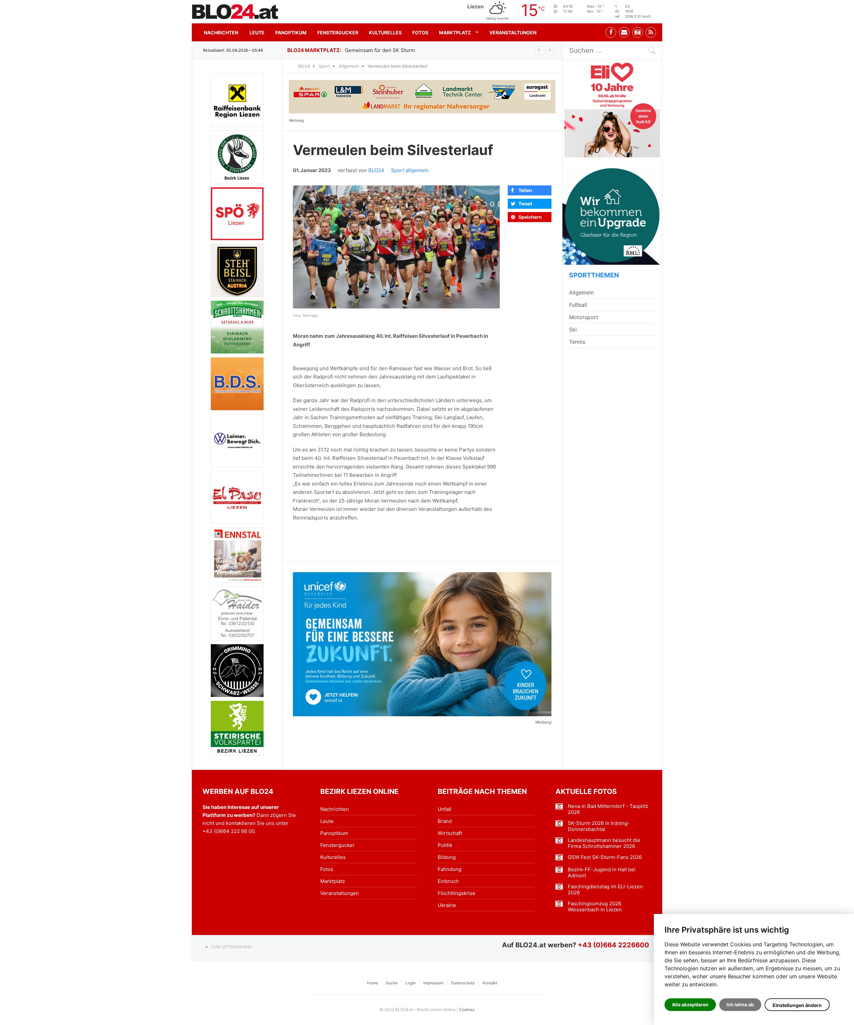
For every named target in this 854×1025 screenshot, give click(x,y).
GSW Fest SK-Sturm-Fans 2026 (605, 857)
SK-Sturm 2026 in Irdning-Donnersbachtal (599, 826)
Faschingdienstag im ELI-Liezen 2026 (605, 890)
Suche (392, 982)
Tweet (525, 203)
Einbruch (448, 881)
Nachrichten (221, 32)
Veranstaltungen (512, 32)
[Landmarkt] (422, 96)
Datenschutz (463, 982)
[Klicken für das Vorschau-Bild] (396, 246)
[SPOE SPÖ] (237, 213)
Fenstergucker (337, 32)
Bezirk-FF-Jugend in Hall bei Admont (601, 873)
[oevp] (237, 728)
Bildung (447, 857)
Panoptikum (291, 32)
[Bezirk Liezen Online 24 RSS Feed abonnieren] (651, 32)
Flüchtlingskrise (456, 893)
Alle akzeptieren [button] (690, 1004)
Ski (573, 329)
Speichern (530, 217)
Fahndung (449, 869)
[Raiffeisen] (237, 100)
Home (372, 982)
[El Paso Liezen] (237, 497)
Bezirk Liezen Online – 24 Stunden (235, 12)
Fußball (578, 304)
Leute (257, 32)
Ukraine (447, 905)
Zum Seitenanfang (231, 946)
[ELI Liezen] (612, 109)
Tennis (577, 341)
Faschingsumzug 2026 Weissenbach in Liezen (595, 907)
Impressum (433, 982)
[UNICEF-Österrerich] (422, 644)
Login (410, 982)
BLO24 (376, 170)
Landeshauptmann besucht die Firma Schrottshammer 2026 (604, 843)
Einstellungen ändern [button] (797, 1005)
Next (550, 50)
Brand (445, 821)
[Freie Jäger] (237, 157)
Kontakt (490, 982)
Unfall (444, 809)
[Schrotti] (237, 327)
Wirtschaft (450, 833)
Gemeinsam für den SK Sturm (380, 50)
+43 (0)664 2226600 (613, 945)
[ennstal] (237, 554)
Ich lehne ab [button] (740, 1004)
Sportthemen (594, 275)
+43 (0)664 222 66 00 (228, 831)
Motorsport (583, 317)
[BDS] (237, 383)
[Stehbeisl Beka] (237, 270)
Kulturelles (385, 32)
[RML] (612, 215)
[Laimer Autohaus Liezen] (237, 440)
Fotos (420, 32)
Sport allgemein (410, 170)
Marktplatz (455, 32)
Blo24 (304, 66)
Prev (539, 50)
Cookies (466, 1009)
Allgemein (349, 66)
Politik (445, 845)
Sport (324, 66)
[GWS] (237, 670)
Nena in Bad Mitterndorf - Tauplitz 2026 (608, 809)
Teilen (525, 190)
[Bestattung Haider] (237, 613)
